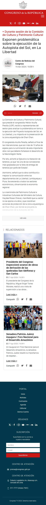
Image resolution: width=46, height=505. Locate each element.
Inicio (23, 394)
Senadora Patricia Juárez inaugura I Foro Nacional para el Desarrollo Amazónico (22, 337)
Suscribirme (23, 455)
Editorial (23, 408)
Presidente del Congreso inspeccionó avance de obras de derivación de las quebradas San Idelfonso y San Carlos (22, 267)
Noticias (23, 398)
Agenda (23, 405)
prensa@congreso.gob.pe (20, 469)
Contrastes (23, 401)
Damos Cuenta (23, 412)
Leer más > (11, 294)
